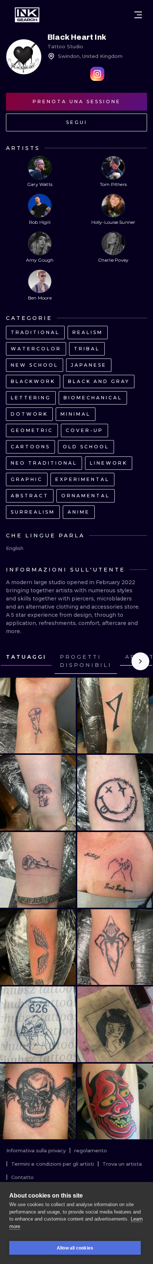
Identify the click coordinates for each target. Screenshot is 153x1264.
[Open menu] (138, 15)
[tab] (26, 657)
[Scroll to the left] (13, 661)
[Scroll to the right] (140, 661)
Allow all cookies (75, 1248)
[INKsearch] (27, 15)
